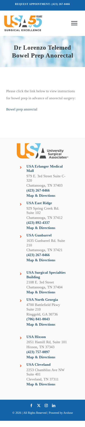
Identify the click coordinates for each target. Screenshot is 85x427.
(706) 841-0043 (38, 319)
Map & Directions (40, 195)
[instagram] (46, 405)
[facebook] (31, 405)
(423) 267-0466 (38, 190)
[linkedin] (53, 405)
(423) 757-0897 (38, 352)
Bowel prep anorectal (21, 109)
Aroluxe (68, 412)
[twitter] (38, 405)
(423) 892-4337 (38, 223)
